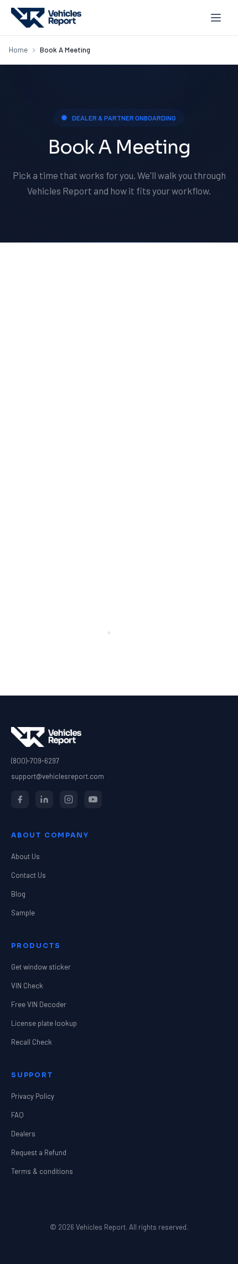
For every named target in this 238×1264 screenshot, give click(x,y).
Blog (18, 893)
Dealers (23, 1133)
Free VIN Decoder (38, 1004)
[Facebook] (20, 799)
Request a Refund (38, 1152)
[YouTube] (93, 799)
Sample (23, 912)
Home (18, 49)
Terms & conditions (42, 1171)
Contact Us (28, 875)
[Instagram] (68, 799)
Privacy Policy (32, 1096)
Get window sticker (41, 966)
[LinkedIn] (44, 799)
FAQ (17, 1114)
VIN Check (27, 985)
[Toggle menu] (216, 18)
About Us (25, 856)
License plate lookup (44, 1023)
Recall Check (31, 1041)
